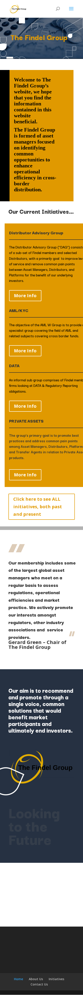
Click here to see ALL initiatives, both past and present (37, 506)
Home (18, 979)
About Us (36, 979)
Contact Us (39, 984)
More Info (25, 296)
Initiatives (56, 979)
